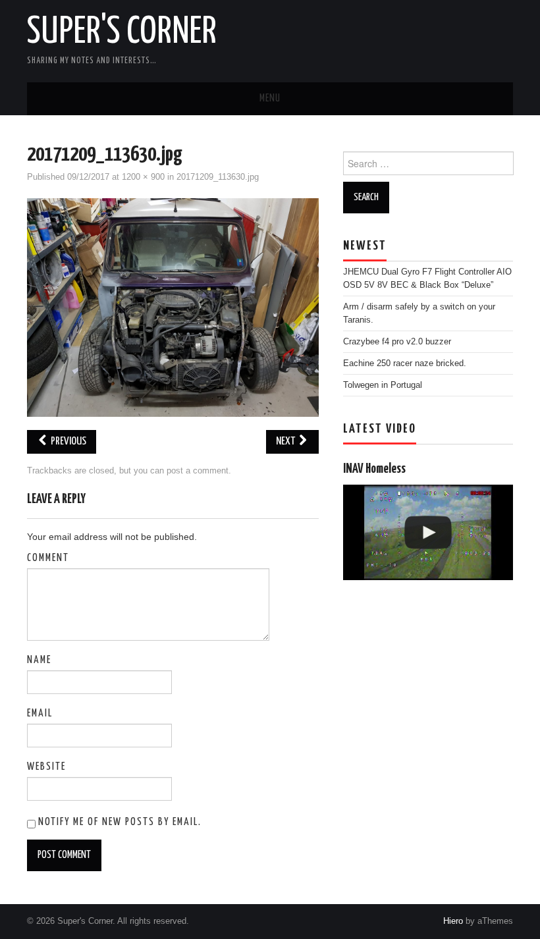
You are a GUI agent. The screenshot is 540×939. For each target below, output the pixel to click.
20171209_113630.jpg (217, 177)
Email (40, 713)
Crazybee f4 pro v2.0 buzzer (397, 341)
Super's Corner (122, 32)
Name (39, 660)
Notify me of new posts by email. (120, 822)
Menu (270, 98)
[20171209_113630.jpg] (173, 306)
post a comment (198, 470)
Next (286, 441)
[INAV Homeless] (428, 532)
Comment (48, 558)
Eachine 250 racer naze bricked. (404, 363)
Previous (67, 441)
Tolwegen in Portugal (382, 385)
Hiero (453, 921)
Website (46, 767)
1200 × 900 (143, 177)
